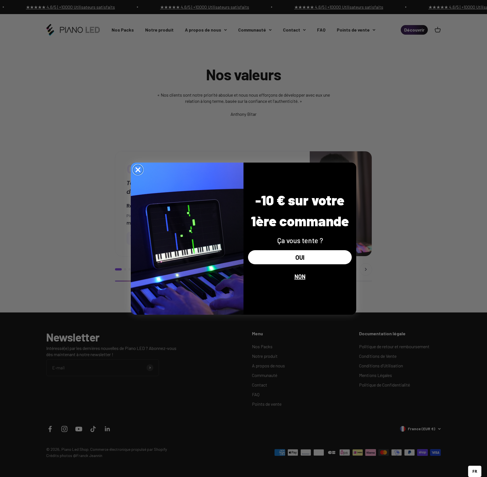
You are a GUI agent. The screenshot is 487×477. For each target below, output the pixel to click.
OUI (299, 257)
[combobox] (474, 471)
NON (300, 276)
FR (474, 471)
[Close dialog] (138, 170)
